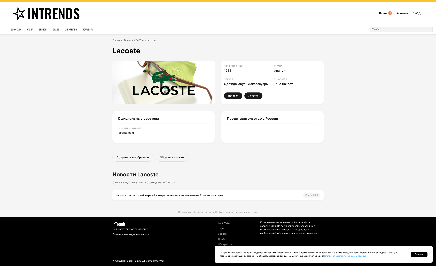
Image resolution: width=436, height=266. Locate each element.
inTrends (53, 13)
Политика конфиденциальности (130, 234)
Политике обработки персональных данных (344, 256)
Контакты (402, 13)
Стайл (30, 29)
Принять (419, 254)
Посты (385, 13)
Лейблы (140, 40)
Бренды (43, 29)
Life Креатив (71, 29)
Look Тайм (16, 29)
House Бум (88, 29)
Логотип (253, 95)
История (233, 95)
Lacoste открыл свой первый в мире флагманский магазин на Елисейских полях (170, 195)
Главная (117, 40)
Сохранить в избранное (133, 157)
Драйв (56, 29)
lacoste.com (126, 132)
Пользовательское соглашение (130, 229)
